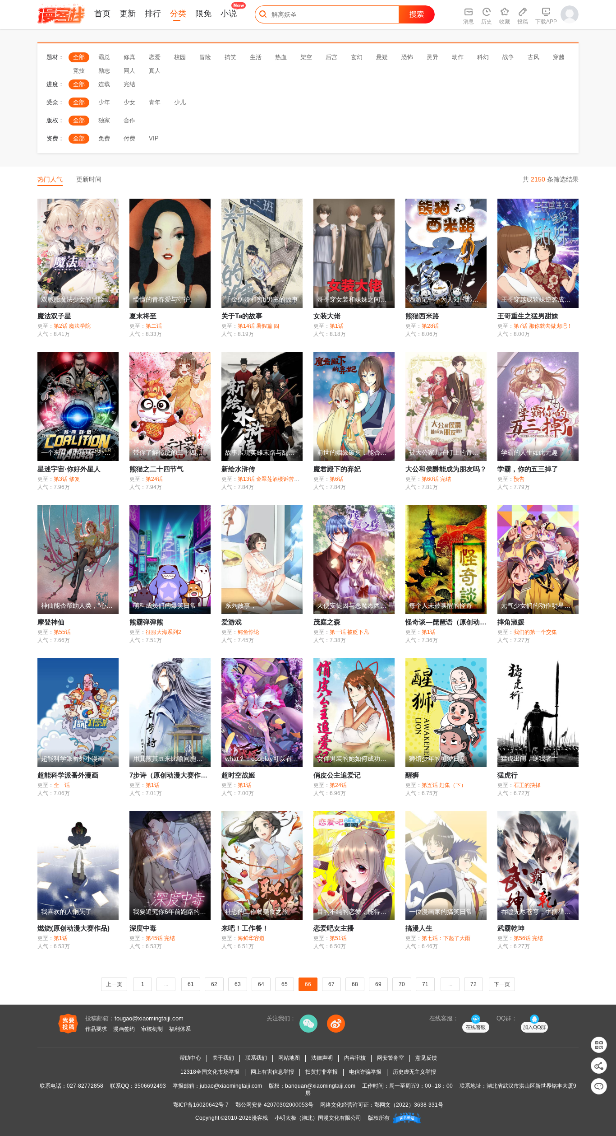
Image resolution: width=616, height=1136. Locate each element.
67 (331, 984)
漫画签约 (124, 1029)
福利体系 (180, 1029)
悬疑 (382, 57)
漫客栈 (260, 1118)
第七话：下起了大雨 (446, 938)
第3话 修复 (67, 479)
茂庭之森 (326, 622)
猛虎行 (507, 775)
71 (425, 984)
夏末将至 (142, 316)
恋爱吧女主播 (333, 928)
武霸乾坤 (510, 928)
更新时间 (88, 179)
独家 (104, 120)
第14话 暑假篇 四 (258, 326)
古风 (533, 57)
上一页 (114, 984)
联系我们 (256, 1058)
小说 (229, 13)
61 (191, 984)
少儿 (180, 102)
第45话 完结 (160, 938)
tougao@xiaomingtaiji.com (149, 1018)
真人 (155, 70)
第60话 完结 (436, 479)
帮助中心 (190, 1058)
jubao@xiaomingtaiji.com (231, 1086)
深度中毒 (142, 928)
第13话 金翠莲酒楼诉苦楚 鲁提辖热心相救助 (291, 479)
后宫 (331, 57)
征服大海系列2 (163, 632)
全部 (79, 57)
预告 (519, 479)
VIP (154, 138)
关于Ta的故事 (241, 316)
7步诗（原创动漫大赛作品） (171, 775)
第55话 (62, 632)
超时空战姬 (238, 775)
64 (261, 984)
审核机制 (152, 1029)
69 (378, 984)
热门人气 (50, 179)
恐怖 (407, 57)
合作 (129, 120)
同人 (129, 70)
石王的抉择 (527, 785)
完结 (129, 84)
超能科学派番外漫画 (67, 775)
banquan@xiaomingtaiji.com (320, 1086)
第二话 (154, 326)
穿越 (559, 57)
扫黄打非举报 (321, 1072)
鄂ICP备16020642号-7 (201, 1105)
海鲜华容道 (251, 938)
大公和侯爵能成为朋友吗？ (446, 469)
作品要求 (96, 1029)
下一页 (502, 984)
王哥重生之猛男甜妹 (527, 316)
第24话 (154, 479)
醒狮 (412, 775)
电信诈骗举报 (365, 1072)
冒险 (205, 57)
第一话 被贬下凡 (349, 632)
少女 (129, 102)
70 (402, 984)
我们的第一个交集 (535, 632)
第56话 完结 (528, 938)
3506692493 (150, 1086)
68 (355, 984)
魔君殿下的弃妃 (337, 469)
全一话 (62, 785)
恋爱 (155, 57)
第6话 (337, 479)
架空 (306, 57)
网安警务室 (390, 1058)
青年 (155, 102)
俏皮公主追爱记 (337, 775)
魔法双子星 (54, 316)
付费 (129, 138)
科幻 (483, 57)
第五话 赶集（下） (444, 785)
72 (473, 984)
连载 (104, 84)
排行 (153, 13)
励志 (104, 70)
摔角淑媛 (510, 622)
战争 (508, 57)
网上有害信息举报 (272, 1072)
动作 (458, 57)
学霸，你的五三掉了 (527, 469)
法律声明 (322, 1058)
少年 (104, 102)
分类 (178, 13)
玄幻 (357, 57)
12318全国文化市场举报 (209, 1072)
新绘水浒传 (238, 469)
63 (237, 984)
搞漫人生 (418, 928)
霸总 (104, 57)
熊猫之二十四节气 (156, 469)
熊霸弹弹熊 (146, 622)
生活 (256, 57)
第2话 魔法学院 (72, 326)
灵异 (432, 57)
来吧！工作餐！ (245, 928)
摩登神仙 (50, 622)
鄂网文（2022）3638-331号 (408, 1105)
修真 (129, 57)
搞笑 (230, 57)
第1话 (337, 326)
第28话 (430, 326)
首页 (102, 13)
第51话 (338, 938)
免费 (104, 138)
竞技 (79, 70)
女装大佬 (326, 316)
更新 (128, 13)
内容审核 (355, 1058)
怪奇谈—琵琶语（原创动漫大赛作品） (462, 622)
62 (214, 984)
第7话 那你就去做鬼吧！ (543, 326)
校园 (180, 57)
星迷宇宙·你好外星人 (69, 469)
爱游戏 (231, 622)
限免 (203, 13)
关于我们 (223, 1058)
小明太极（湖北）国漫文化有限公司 (318, 1118)
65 (284, 984)
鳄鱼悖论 (248, 632)
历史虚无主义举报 (414, 1072)
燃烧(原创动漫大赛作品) (73, 928)
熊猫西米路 (422, 316)
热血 (281, 57)
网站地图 (289, 1058)
